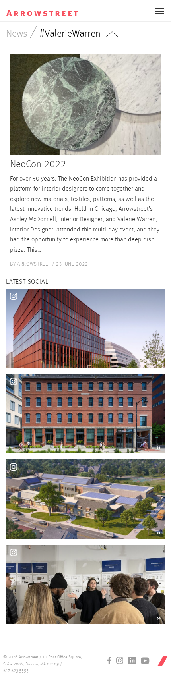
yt (145, 660)
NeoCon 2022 (38, 165)
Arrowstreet (49, 8)
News (16, 34)
